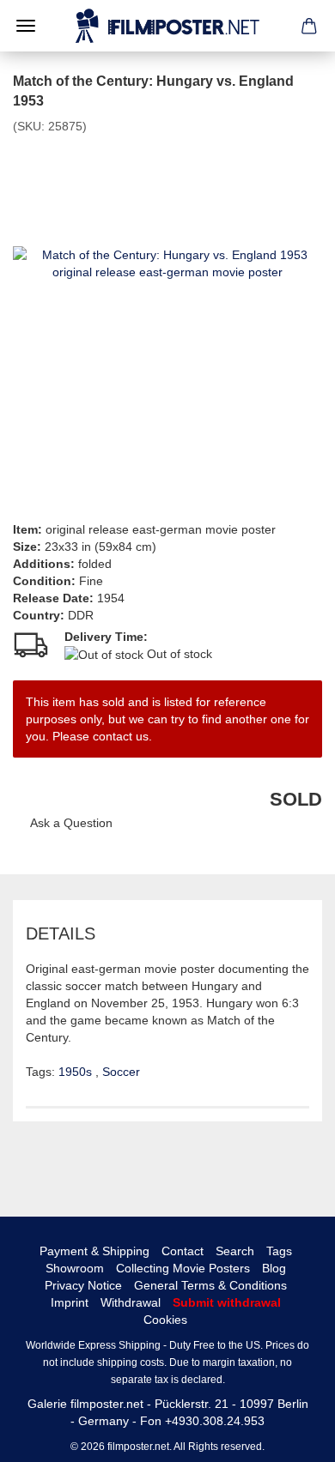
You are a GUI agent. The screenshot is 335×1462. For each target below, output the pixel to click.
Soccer (121, 1071)
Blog (274, 1268)
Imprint (69, 1302)
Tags (279, 1251)
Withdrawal (130, 1302)
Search (235, 1251)
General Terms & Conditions (210, 1285)
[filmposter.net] (167, 25)
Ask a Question (71, 823)
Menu (26, 25)
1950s (76, 1071)
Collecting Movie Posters (183, 1268)
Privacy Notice (83, 1285)
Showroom (75, 1268)
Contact (182, 1251)
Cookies (165, 1319)
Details (60, 933)
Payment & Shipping (94, 1251)
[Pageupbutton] (288, 1436)
